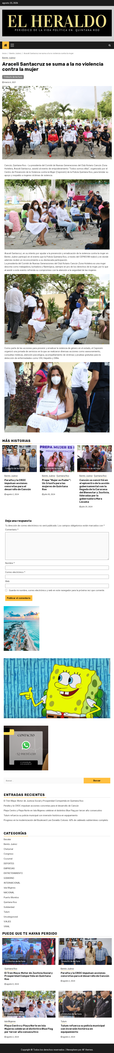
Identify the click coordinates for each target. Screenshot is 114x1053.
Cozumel (8, 858)
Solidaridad (9, 907)
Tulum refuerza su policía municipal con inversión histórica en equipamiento (41, 815)
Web (7, 581)
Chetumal (8, 849)
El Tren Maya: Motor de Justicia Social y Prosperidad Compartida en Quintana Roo (43, 801)
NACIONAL (9, 892)
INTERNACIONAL (12, 883)
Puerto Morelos (11, 897)
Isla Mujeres (9, 887)
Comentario (11, 529)
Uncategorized (11, 916)
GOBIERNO (9, 878)
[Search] (109, 45)
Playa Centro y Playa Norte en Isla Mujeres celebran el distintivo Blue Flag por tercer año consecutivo (53, 810)
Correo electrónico (15, 572)
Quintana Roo (62, 476)
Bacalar (7, 839)
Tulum (7, 912)
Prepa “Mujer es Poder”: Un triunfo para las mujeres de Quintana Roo (56, 485)
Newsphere (72, 1049)
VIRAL (7, 926)
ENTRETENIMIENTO (13, 873)
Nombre (10, 563)
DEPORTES (9, 863)
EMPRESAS (9, 868)
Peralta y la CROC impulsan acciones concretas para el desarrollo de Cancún (17, 485)
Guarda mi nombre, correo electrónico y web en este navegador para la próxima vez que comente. (57, 590)
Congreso (8, 853)
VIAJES (7, 921)
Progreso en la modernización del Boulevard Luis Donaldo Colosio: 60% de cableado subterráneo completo (56, 820)
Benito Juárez (8, 58)
